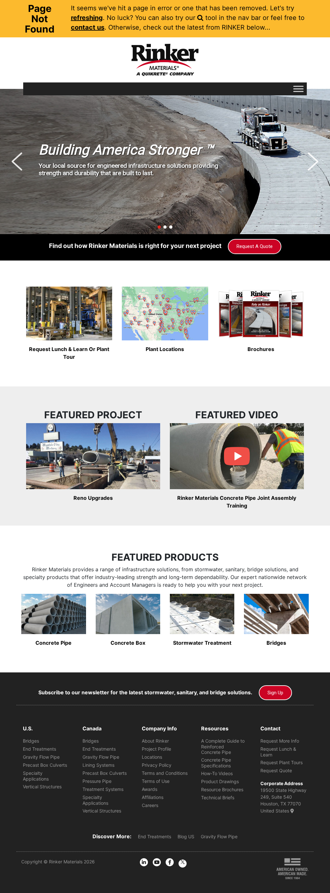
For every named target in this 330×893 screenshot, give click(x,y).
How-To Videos (217, 773)
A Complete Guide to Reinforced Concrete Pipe (223, 746)
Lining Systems (98, 765)
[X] (183, 864)
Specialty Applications (36, 776)
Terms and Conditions (165, 773)
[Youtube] (157, 862)
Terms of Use (156, 781)
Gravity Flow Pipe (41, 757)
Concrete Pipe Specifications (216, 762)
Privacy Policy (156, 765)
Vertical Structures (42, 786)
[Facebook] (170, 862)
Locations (152, 757)
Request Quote (276, 770)
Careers (150, 805)
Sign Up (275, 693)
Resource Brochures (222, 789)
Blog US (186, 836)
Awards (149, 789)
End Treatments (39, 749)
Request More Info (279, 741)
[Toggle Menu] (298, 89)
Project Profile (156, 749)
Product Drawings (220, 781)
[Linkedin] (144, 862)
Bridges (31, 741)
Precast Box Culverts (45, 765)
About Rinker (155, 741)
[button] (17, 161)
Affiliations (152, 797)
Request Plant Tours (281, 762)
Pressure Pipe (97, 781)
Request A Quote (255, 246)
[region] (165, 161)
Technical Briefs (217, 797)
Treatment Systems (102, 789)
